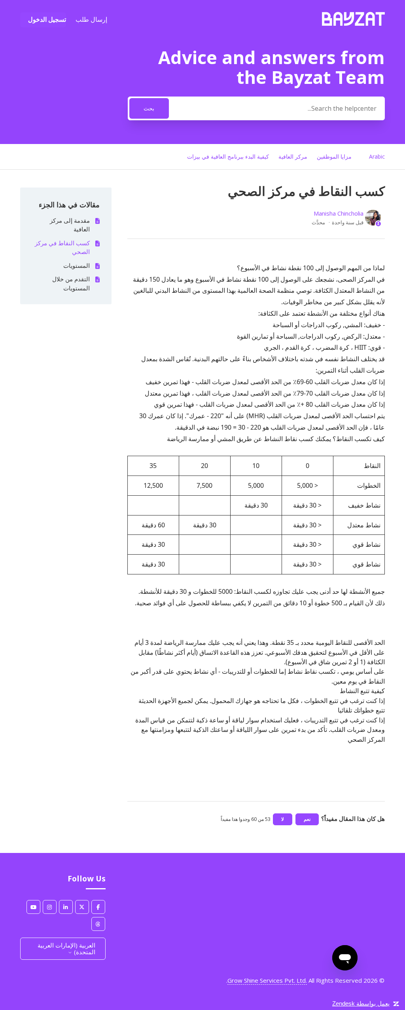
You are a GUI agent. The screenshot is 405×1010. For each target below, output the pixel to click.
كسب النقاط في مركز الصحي (62, 247)
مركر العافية (292, 156)
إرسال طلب (91, 19)
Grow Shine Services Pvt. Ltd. (267, 980)
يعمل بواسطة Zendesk (361, 1003)
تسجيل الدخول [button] (47, 19)
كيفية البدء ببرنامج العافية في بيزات (228, 156)
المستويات (76, 265)
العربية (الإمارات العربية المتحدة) (66, 948)
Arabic (377, 156)
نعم (307, 819)
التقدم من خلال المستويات (70, 283)
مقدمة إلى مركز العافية (69, 224)
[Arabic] (353, 23)
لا (282, 819)
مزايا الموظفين (334, 156)
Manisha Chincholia (338, 213)
